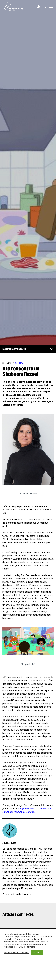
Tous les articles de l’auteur (15, 894)
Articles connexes (18, 914)
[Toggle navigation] (51, 6)
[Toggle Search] (45, 6)
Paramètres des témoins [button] (16, 952)
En (38, 6)
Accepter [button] (36, 952)
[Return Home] (13, 6)
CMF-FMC (18, 363)
